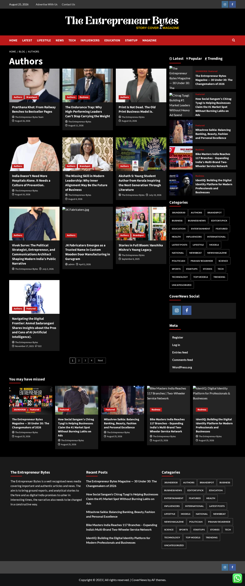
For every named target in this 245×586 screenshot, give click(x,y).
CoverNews (139, 580)
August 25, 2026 (22, 436)
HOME (13, 40)
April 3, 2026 (85, 264)
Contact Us (68, 4)
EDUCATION (112, 40)
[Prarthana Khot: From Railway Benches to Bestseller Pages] (34, 85)
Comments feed (182, 359)
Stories (207, 268)
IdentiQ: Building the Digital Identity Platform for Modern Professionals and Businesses (213, 186)
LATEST (27, 40)
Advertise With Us (46, 4)
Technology (180, 276)
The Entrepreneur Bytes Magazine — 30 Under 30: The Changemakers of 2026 (214, 80)
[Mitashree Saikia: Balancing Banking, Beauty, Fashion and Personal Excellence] (181, 131)
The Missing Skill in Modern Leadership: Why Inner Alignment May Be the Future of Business (86, 183)
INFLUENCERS (90, 40)
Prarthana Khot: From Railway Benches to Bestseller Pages (34, 109)
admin (71, 264)
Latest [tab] (178, 58)
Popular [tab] (195, 58)
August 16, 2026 (22, 121)
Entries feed (180, 352)
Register (177, 337)
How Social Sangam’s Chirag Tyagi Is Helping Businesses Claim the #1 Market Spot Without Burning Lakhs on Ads (213, 107)
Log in (176, 345)
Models (214, 244)
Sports (176, 268)
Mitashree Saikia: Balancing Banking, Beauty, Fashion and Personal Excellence (213, 134)
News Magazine (217, 252)
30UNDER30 (201, 71)
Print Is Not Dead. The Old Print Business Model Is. (137, 109)
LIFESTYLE (44, 40)
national (178, 252)
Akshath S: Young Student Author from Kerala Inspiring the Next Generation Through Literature (140, 183)
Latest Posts (179, 244)
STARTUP (131, 40)
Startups (191, 268)
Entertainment (200, 228)
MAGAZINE (149, 40)
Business (84, 97)
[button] (233, 40)
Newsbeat (195, 252)
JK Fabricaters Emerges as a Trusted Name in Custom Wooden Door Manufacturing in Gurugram (87, 252)
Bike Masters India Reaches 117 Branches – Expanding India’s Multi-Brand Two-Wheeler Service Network (212, 160)
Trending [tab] (215, 58)
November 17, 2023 (24, 346)
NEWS (60, 40)
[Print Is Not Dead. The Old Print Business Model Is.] (141, 85)
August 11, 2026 (75, 125)
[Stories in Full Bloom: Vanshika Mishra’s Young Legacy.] (141, 223)
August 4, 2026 (75, 199)
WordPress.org (182, 367)
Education (178, 228)
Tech (221, 268)
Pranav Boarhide (202, 260)
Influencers (194, 236)
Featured (31, 308)
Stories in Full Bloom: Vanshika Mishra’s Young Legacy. (141, 247)
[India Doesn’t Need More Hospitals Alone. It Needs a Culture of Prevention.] (34, 154)
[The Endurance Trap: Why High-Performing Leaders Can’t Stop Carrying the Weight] (87, 85)
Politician (178, 260)
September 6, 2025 (131, 259)
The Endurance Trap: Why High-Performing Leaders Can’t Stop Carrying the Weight (87, 112)
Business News (197, 220)
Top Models (200, 276)
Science (223, 260)
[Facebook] (232, 4)
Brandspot (31, 97)
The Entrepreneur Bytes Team (29, 117)
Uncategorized (181, 285)
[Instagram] (225, 4)
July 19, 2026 (155, 195)
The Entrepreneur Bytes (79, 121)
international (216, 236)
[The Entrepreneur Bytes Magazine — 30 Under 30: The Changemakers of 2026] (181, 82)
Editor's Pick (219, 220)
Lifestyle (198, 244)
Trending (219, 276)
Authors (18, 97)
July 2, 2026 (48, 269)
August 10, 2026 (129, 121)
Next (100, 360)
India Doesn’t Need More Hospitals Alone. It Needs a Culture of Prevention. (31, 181)
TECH (72, 40)
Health (176, 236)
